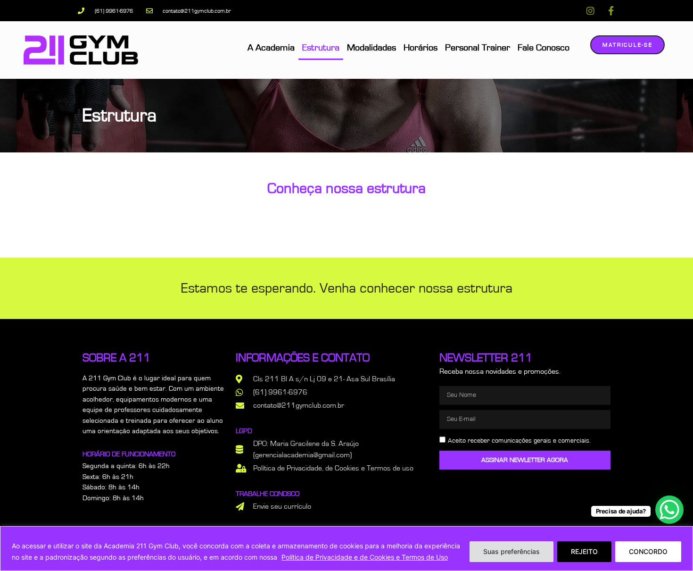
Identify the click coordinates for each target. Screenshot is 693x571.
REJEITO (584, 551)
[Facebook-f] (610, 10)
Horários (420, 47)
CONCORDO (648, 551)
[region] (346, 548)
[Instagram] (590, 10)
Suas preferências (511, 551)
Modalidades (371, 47)
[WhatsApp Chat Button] (669, 509)
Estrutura (320, 47)
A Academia (271, 47)
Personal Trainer (477, 47)
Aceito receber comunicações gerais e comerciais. (519, 440)
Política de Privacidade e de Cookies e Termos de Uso (364, 557)
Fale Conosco (543, 47)
